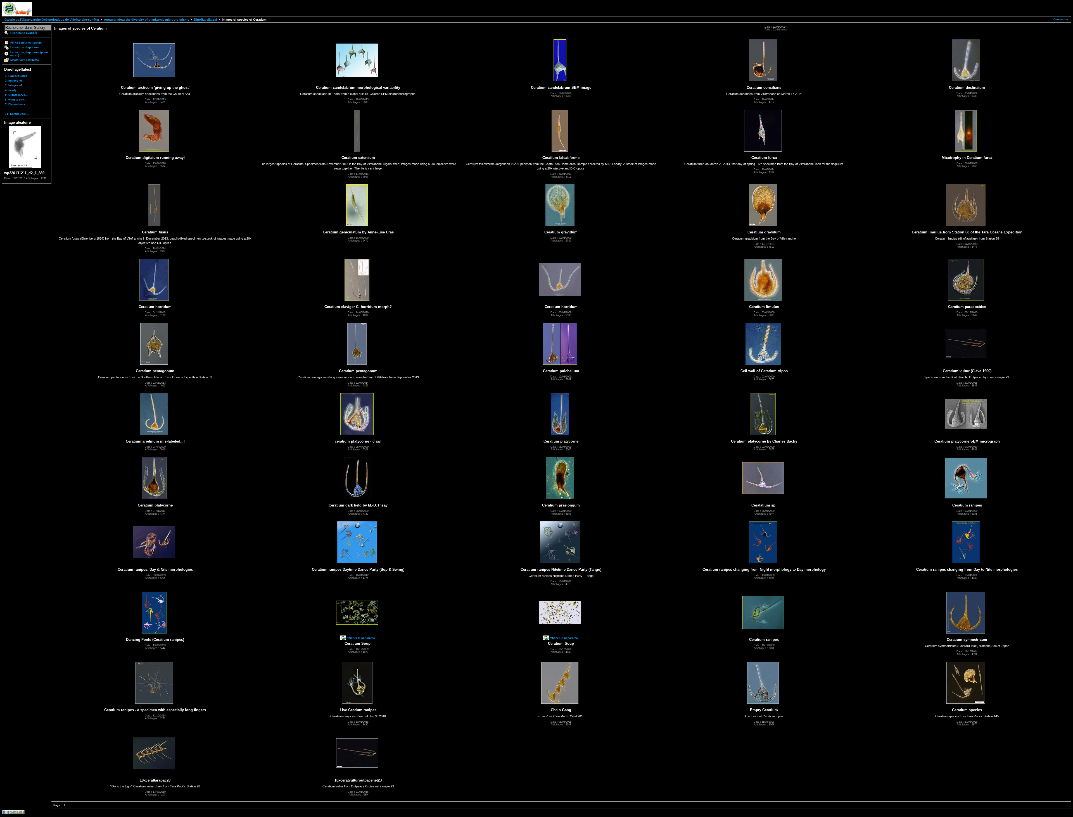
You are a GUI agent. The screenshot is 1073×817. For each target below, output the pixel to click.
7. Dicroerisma (15, 104)
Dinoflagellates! (205, 19)
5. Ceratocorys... (16, 94)
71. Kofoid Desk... (17, 113)
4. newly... (12, 90)
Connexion (1060, 19)
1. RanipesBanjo (16, 75)
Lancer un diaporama (24, 47)
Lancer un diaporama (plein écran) (29, 54)
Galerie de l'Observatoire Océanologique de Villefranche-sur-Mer (51, 19)
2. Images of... (14, 80)
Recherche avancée (24, 32)
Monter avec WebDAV (24, 59)
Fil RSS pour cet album (26, 42)
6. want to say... (15, 99)
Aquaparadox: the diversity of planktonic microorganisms (146, 19)
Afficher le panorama (360, 637)
